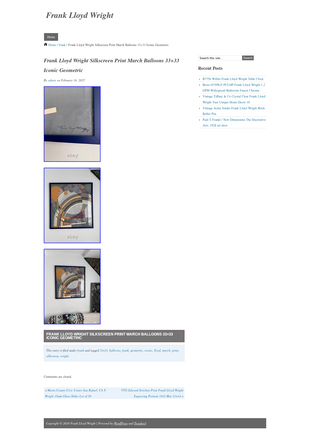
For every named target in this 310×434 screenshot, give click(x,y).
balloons (114, 350)
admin (52, 80)
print (175, 350)
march (166, 350)
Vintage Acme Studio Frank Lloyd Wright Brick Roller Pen (234, 111)
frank (62, 45)
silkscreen (52, 356)
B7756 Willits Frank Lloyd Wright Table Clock (233, 79)
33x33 (104, 350)
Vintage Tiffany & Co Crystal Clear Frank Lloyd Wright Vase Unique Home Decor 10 (234, 99)
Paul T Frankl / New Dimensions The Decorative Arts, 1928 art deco (234, 122)
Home (51, 37)
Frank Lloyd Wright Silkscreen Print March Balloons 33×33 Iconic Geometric (109, 336)
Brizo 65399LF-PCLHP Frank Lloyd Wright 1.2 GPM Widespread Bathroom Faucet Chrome (234, 87)
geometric (136, 350)
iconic (148, 350)
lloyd (157, 350)
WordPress (121, 423)
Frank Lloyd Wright (79, 15)
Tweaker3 (140, 423)
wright (64, 356)
